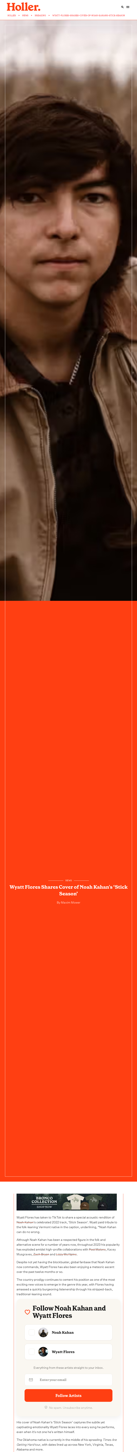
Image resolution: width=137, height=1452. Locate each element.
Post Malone (97, 1249)
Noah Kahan (25, 1221)
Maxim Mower (70, 902)
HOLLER (12, 16)
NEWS (25, 16)
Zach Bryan (41, 1253)
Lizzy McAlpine (66, 1253)
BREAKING (40, 16)
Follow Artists (68, 1395)
